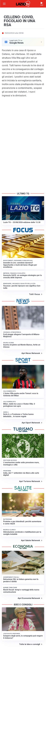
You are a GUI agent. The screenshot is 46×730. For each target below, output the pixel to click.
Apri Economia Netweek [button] (29, 598)
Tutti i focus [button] (34, 294)
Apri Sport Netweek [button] (31, 422)
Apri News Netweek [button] (30, 353)
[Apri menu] (4, 4)
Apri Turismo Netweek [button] (29, 481)
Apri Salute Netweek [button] (30, 540)
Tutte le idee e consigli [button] (29, 644)
